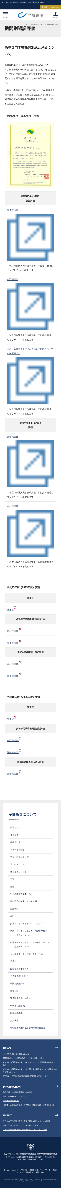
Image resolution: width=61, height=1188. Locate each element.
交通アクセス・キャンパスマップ (25, 923)
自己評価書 (13, 631)
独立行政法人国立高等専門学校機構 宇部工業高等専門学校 (30, 15)
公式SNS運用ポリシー (20, 976)
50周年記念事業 (17, 1006)
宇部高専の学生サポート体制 (23, 901)
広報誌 (13, 961)
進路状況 (14, 909)
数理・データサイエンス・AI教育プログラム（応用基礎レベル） (29, 944)
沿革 (12, 879)
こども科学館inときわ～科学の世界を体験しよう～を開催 (25, 1130)
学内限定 (29, 1172)
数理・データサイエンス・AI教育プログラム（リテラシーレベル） (29, 933)
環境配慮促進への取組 (20, 998)
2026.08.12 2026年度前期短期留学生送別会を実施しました (25, 1076)
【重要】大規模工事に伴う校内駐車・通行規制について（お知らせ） (29, 1105)
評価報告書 (13, 643)
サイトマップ (45, 1170)
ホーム (28, 24)
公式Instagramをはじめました (14, 1096)
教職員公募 (33, 1170)
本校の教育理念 (17, 849)
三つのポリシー (17, 864)
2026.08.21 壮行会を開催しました (16, 1054)
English (44, 7)
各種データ (15, 842)
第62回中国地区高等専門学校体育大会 (28, 1028)
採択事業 (14, 1020)
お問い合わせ (40, 1172)
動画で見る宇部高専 (19, 969)
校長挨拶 (14, 835)
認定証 (10, 609)
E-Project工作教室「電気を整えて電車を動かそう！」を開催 (26, 1121)
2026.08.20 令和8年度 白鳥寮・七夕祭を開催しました (23, 1058)
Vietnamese (55, 7)
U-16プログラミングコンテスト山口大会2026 (20, 1125)
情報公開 (14, 991)
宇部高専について (38, 24)
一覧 (56, 1047)
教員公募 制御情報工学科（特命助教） (18, 1092)
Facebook (14, 1170)
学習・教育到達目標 (19, 857)
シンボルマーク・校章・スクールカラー (28, 954)
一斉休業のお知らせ (11, 1101)
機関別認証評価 (17, 983)
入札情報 (23, 1170)
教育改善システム (18, 872)
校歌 (12, 916)
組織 (12, 886)
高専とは (14, 827)
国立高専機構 (16, 1013)
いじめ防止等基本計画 (20, 894)
